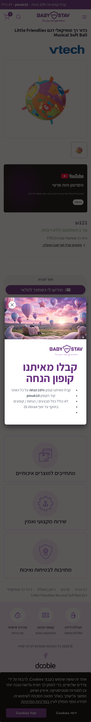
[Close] (12, 305)
